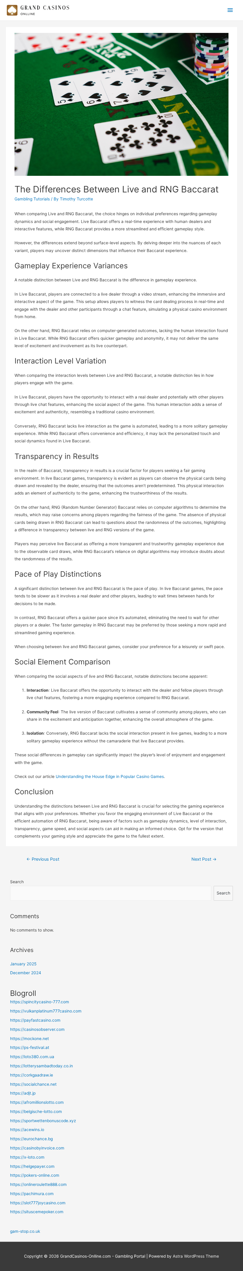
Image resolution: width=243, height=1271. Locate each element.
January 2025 (23, 963)
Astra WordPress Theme (196, 1256)
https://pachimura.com (32, 1193)
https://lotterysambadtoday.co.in (41, 1065)
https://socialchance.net (33, 1084)
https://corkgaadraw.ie (31, 1075)
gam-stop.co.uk (25, 1231)
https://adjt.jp (23, 1093)
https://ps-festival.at (29, 1047)
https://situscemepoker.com (36, 1211)
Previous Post (42, 859)
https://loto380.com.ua (32, 1056)
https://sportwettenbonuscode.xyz (43, 1120)
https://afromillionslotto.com (37, 1102)
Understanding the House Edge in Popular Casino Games (110, 776)
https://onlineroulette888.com (38, 1184)
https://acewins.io (27, 1129)
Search (17, 881)
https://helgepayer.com (32, 1166)
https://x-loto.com (27, 1157)
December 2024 (25, 972)
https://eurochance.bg (31, 1138)
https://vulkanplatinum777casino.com (45, 1011)
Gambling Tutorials (32, 199)
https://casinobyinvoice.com (37, 1148)
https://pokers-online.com (34, 1175)
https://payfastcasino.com (35, 1020)
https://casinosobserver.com (37, 1029)
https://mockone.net (29, 1038)
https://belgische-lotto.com (36, 1111)
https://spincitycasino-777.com (39, 1001)
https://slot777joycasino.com (37, 1202)
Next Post (204, 859)
